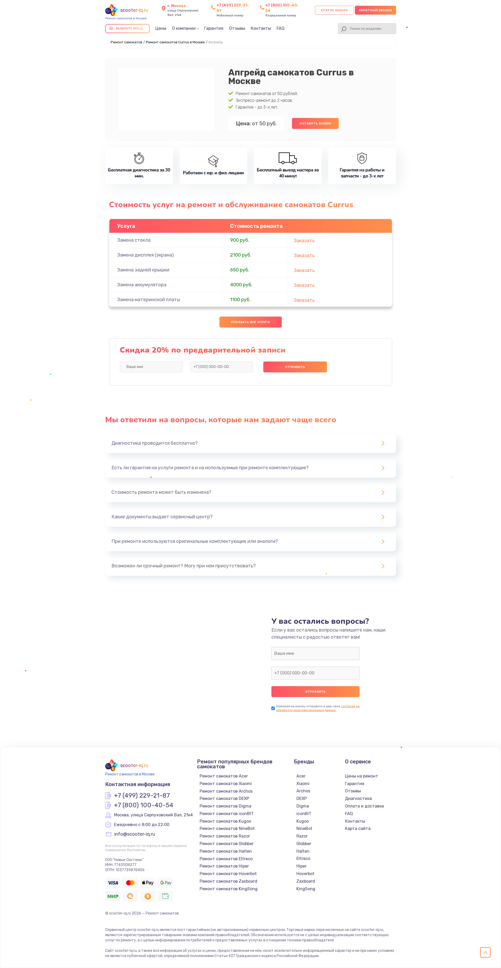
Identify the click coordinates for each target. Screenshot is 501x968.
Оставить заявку (315, 123)
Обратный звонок (375, 10)
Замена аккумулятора (141, 285)
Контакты (261, 28)
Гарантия (213, 28)
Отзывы (237, 28)
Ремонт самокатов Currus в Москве (175, 42)
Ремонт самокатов (126, 42)
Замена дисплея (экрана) (145, 255)
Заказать (304, 241)
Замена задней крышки (143, 270)
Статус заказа (334, 10)
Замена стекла (134, 240)
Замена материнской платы (148, 299)
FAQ (280, 28)
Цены (160, 28)
